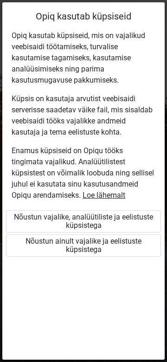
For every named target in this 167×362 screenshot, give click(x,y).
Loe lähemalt (104, 195)
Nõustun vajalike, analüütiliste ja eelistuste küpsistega (83, 221)
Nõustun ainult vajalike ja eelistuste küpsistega (83, 245)
